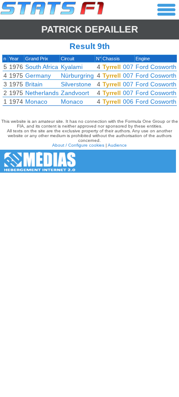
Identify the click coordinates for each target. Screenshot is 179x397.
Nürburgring (77, 75)
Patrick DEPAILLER (89, 29)
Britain (34, 84)
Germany (38, 75)
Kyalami (72, 66)
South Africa (41, 66)
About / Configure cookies (78, 145)
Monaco (36, 101)
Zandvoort (75, 92)
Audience (117, 145)
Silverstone (76, 84)
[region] (89, 82)
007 (128, 66)
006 (128, 101)
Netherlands (42, 92)
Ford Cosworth (156, 66)
